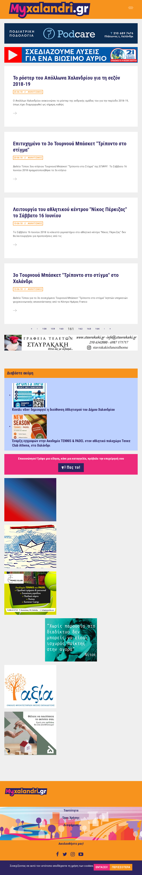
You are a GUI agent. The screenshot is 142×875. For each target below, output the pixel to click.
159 (53, 329)
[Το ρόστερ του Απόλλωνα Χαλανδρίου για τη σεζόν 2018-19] (15, 113)
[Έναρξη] (31, 329)
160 (61, 329)
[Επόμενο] (104, 329)
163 (89, 329)
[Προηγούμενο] (37, 329)
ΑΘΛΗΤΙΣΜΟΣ (35, 92)
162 (80, 329)
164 (97, 329)
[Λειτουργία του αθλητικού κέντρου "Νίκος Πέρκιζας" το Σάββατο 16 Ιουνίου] (15, 245)
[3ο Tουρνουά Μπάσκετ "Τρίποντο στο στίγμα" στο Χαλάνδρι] (15, 310)
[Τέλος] (110, 329)
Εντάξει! (102, 867)
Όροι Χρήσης (71, 818)
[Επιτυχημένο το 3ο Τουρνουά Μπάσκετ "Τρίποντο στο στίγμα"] (15, 179)
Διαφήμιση (71, 825)
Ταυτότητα (71, 810)
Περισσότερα (121, 867)
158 (44, 329)
